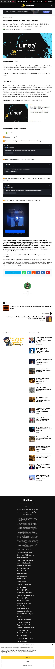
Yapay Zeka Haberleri (24, 563)
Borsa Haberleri (22, 576)
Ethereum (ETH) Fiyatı (24, 592)
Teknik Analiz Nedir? (24, 633)
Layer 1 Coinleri (22, 641)
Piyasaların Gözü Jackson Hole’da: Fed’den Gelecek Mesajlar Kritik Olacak (43, 410)
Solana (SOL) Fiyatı (23, 598)
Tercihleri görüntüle (27, 665)
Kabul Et (28, 657)
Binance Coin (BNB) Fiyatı (25, 595)
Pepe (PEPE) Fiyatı (23, 608)
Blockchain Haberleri (24, 565)
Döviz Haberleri (22, 571)
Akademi (20, 617)
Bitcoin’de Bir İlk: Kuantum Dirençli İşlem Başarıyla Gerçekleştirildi (43, 380)
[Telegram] (29, 506)
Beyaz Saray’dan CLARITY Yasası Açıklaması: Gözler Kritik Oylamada (43, 477)
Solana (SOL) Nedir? (24, 622)
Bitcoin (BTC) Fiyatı (23, 590)
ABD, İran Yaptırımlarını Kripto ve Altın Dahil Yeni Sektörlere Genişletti (42, 419)
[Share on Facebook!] (38, 272)
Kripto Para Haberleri (24, 550)
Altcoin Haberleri (22, 558)
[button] (53, 644)
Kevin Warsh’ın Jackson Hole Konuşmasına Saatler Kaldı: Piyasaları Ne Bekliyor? (44, 361)
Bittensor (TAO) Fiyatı (24, 603)
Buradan (7, 137)
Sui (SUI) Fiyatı (22, 606)
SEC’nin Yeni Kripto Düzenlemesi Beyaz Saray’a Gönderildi (43, 389)
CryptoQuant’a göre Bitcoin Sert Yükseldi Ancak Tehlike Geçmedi (43, 438)
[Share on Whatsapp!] (24, 272)
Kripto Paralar (21, 587)
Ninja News (27, 500)
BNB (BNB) (24, 1)
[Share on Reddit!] (34, 272)
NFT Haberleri (21, 579)
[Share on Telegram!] (29, 272)
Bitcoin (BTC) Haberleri (24, 552)
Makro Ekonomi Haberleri (25, 560)
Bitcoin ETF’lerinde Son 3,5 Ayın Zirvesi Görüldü (43, 456)
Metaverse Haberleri (24, 584)
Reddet (27, 661)
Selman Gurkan (27, 294)
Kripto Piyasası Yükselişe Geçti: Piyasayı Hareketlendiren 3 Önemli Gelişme (43, 466)
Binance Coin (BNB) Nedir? (26, 627)
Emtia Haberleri (22, 573)
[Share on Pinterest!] (48, 272)
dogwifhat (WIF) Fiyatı (24, 611)
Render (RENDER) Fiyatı (25, 614)
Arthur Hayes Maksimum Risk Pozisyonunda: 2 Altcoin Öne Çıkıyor (44, 429)
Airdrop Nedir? (22, 635)
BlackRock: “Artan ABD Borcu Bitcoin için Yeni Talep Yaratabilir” (43, 370)
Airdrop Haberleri (7, 17)
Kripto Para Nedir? (23, 630)
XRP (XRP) (40, 1)
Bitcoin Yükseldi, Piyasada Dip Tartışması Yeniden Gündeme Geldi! (43, 448)
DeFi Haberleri (21, 581)
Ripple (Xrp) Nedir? (23, 625)
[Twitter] (26, 506)
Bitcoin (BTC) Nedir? (24, 619)
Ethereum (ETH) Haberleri (25, 555)
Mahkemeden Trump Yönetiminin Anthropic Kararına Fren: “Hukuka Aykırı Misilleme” (42, 350)
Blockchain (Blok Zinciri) (25, 639)
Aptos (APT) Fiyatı (23, 600)
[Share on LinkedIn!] (43, 272)
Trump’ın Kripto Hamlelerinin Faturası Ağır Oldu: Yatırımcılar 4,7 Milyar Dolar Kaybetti (44, 340)
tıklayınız (19, 265)
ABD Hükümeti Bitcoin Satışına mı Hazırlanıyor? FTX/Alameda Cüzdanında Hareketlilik (43, 399)
